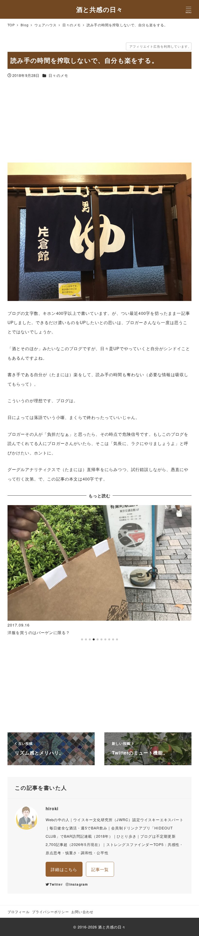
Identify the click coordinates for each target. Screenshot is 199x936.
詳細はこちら (64, 869)
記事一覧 (100, 869)
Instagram (78, 884)
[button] (13, 575)
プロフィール (19, 911)
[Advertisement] (100, 121)
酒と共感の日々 (99, 9)
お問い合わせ (82, 911)
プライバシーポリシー (50, 911)
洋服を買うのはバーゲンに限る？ (39, 632)
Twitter (56, 884)
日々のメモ (58, 75)
